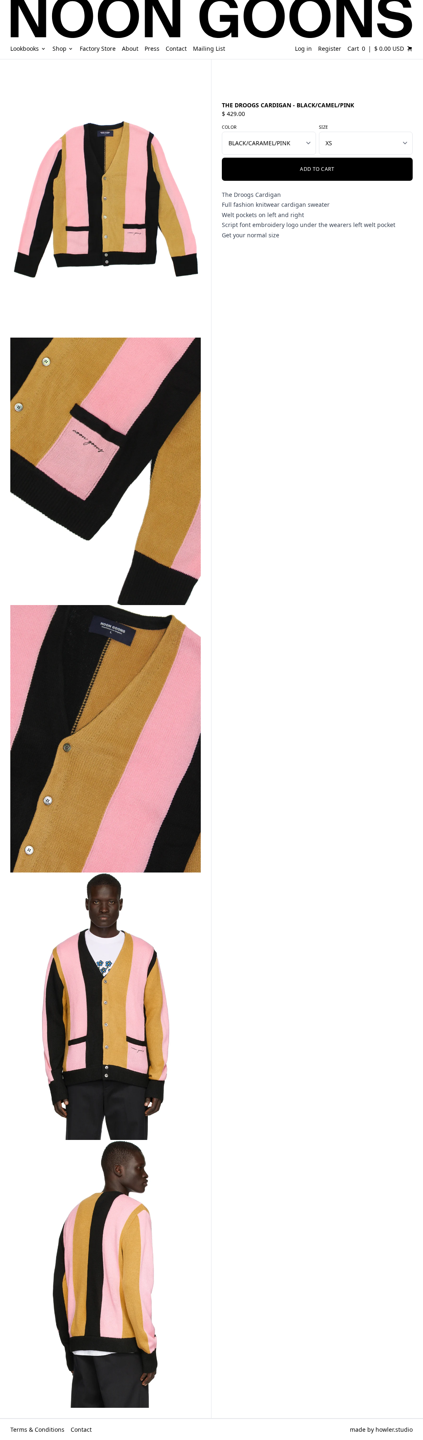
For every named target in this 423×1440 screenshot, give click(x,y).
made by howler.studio (381, 1429)
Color (229, 127)
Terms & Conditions (37, 1429)
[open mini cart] (410, 49)
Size (323, 127)
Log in (303, 48)
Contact (81, 1429)
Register (329, 48)
